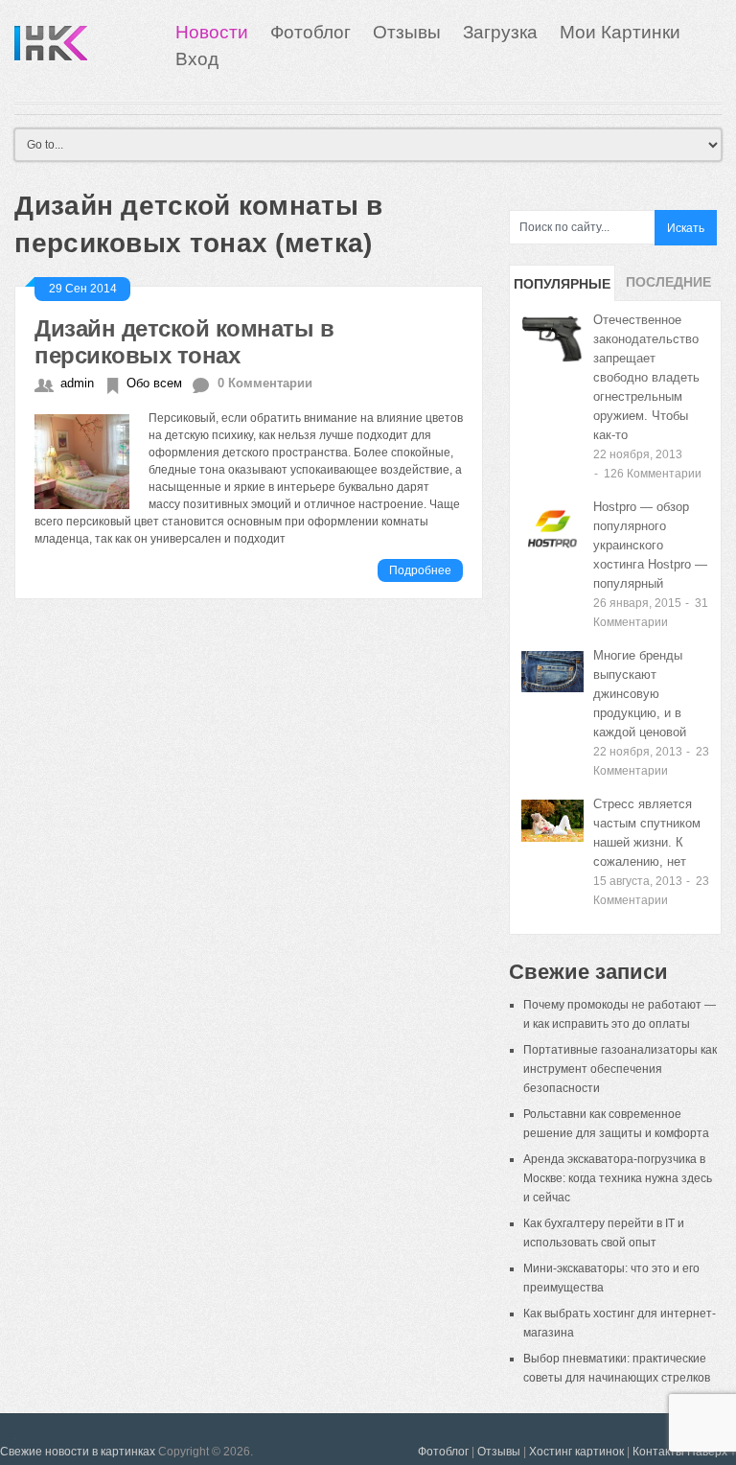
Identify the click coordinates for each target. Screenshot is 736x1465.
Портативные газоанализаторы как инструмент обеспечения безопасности (620, 1069)
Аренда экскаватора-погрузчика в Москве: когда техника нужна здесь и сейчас (617, 1178)
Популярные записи (562, 288)
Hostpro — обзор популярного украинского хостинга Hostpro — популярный (650, 545)
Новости (211, 32)
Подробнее (420, 570)
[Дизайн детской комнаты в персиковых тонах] (91, 458)
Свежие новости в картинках (77, 1451)
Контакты (658, 1451)
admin (77, 383)
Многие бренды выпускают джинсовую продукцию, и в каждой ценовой (639, 693)
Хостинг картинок (576, 1451)
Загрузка (500, 32)
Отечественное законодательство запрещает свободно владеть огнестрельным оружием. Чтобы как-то (646, 377)
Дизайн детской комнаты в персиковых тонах (184, 341)
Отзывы (407, 32)
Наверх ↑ (711, 1451)
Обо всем (154, 383)
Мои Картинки (620, 32)
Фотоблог (310, 32)
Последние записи (668, 287)
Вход (196, 59)
